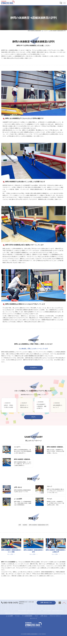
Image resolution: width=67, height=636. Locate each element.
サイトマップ (33, 618)
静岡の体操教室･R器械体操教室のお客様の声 (16, 613)
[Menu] (64, 3)
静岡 (20, 525)
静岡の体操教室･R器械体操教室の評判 (38, 525)
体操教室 (25, 525)
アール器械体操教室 (27, 616)
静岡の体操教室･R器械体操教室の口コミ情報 (29, 611)
